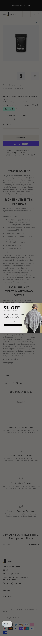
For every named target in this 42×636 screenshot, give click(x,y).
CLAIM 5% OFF (13, 325)
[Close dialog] (41, 304)
